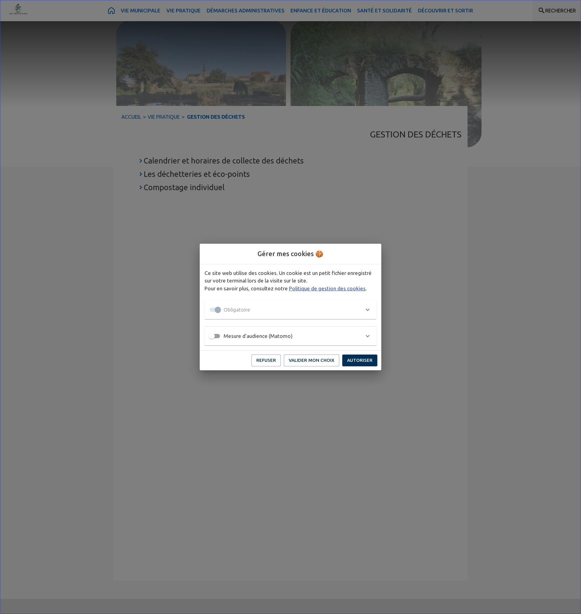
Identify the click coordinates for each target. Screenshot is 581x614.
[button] (290, 309)
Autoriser (360, 360)
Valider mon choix (311, 360)
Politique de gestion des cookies (327, 288)
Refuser (266, 360)
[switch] (212, 336)
